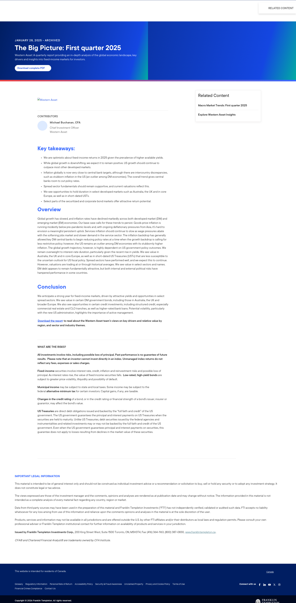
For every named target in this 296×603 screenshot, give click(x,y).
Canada (270, 571)
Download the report (50, 321)
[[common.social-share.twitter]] (49, 442)
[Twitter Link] (274, 584)
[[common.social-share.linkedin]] (44, 442)
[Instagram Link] (279, 584)
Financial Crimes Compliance (28, 588)
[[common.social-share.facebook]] (39, 442)
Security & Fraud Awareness (108, 584)
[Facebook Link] (259, 584)
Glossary (19, 584)
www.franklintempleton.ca (200, 532)
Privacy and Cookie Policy (158, 584)
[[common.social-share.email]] (54, 442)
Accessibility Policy (84, 584)
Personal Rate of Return (61, 584)
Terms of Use (179, 584)
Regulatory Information (36, 584)
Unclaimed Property (133, 584)
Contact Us (50, 588)
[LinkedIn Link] (264, 584)
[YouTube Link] (269, 584)
